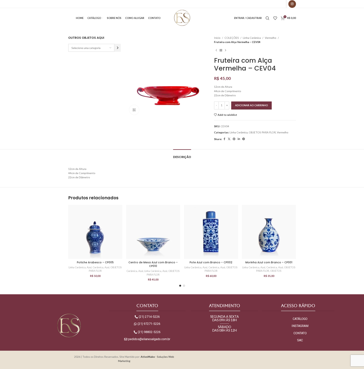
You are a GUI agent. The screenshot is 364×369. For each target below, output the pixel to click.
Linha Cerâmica (252, 37)
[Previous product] (216, 50)
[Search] (267, 18)
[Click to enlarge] (134, 110)
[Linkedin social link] (239, 139)
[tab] (182, 155)
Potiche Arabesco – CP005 (95, 262)
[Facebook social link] (224, 139)
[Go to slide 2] (184, 286)
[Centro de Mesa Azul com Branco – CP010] (153, 232)
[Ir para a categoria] (117, 48)
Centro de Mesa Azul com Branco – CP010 (153, 264)
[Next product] (225, 50)
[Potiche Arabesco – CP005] (95, 232)
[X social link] (229, 139)
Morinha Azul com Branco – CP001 (268, 262)
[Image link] (69, 325)
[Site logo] (182, 17)
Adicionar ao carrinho (251, 105)
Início (217, 37)
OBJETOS (275, 270)
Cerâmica (98, 267)
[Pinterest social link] (234, 139)
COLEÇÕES (232, 37)
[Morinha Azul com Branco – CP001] (269, 232)
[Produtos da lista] (275, 18)
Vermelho (270, 37)
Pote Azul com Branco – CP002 (211, 262)
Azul (89, 267)
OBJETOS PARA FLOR (262, 132)
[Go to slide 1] (180, 286)
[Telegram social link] (243, 139)
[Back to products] (221, 50)
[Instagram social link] (292, 4)
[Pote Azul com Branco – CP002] (211, 232)
